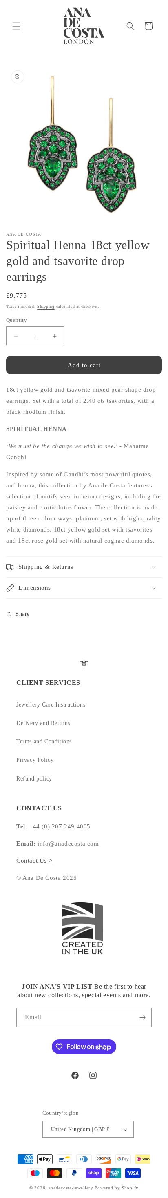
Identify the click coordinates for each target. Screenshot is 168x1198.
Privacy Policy (34, 760)
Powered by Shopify (117, 1187)
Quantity (16, 320)
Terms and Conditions (44, 741)
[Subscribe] (142, 1017)
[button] (16, 26)
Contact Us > (34, 860)
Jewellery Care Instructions (50, 705)
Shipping (46, 306)
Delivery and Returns (43, 723)
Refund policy (34, 779)
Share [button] (22, 614)
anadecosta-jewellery (71, 1187)
